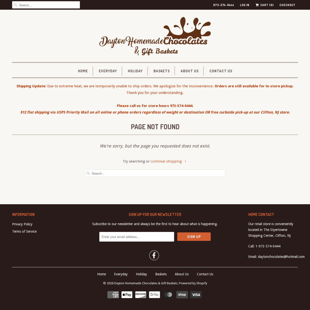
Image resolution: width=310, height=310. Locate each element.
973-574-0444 (223, 5)
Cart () (267, 5)
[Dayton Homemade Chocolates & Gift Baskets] (155, 37)
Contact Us (220, 71)
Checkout (287, 5)
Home (83, 71)
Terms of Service (24, 231)
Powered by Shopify (193, 283)
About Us (190, 71)
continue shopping (167, 161)
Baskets (162, 71)
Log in (244, 5)
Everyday (108, 71)
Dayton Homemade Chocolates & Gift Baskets (146, 283)
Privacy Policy (22, 224)
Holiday (135, 71)
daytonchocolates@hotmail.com (281, 257)
